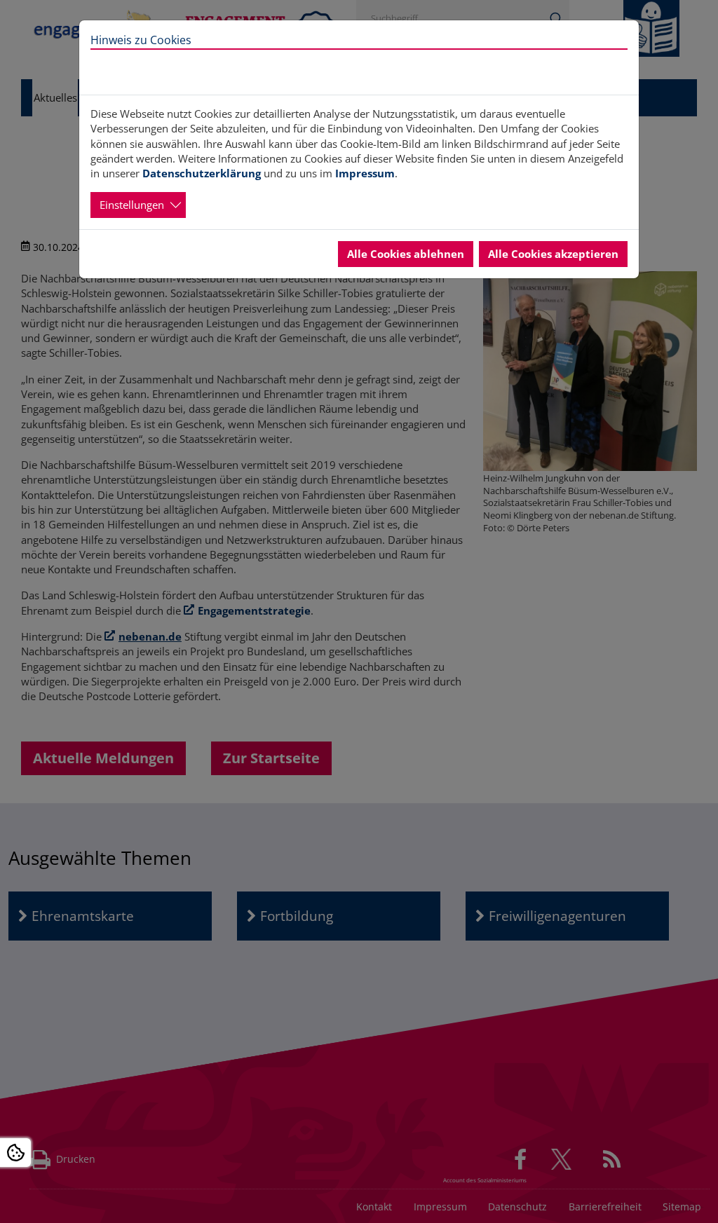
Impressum (365, 173)
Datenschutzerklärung (201, 173)
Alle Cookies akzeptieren (553, 254)
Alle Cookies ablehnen (405, 254)
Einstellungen (132, 205)
